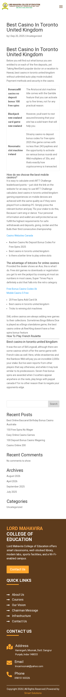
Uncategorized (14, 507)
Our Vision (19, 605)
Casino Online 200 (16, 445)
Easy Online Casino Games (21, 435)
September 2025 (16, 486)
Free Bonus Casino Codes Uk (22, 288)
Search (54, 404)
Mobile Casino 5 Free (18, 293)
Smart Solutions (33, 693)
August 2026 (13, 476)
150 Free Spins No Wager (20, 429)
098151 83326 (22, 678)
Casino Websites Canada (20, 235)
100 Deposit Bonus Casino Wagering (26, 440)
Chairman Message (25, 610)
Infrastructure (21, 616)
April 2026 (12, 481)
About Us (18, 594)
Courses (18, 599)
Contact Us (17, 569)
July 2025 (12, 491)
